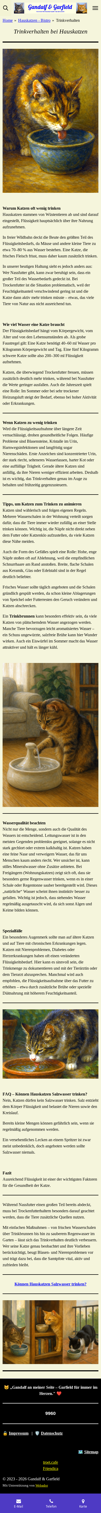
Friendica (50, 1468)
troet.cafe (50, 1462)
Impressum (18, 1433)
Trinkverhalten (68, 20)
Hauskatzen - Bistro (34, 20)
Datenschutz (52, 1433)
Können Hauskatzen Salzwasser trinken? (50, 1284)
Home (8, 20)
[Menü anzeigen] (95, 8)
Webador (41, 1485)
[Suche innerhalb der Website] (5, 8)
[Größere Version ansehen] (50, 121)
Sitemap (91, 1452)
